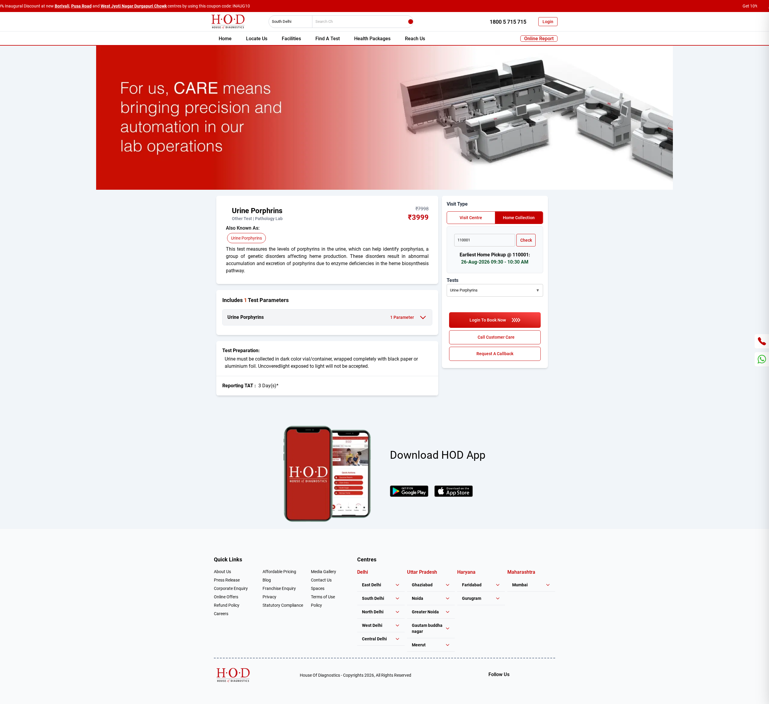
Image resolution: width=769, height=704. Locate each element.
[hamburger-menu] (228, 214)
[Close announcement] (763, 6)
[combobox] (288, 21)
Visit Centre (471, 217)
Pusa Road (81, 6)
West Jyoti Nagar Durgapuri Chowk (134, 6)
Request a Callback (494, 353)
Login (548, 21)
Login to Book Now (488, 320)
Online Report (539, 38)
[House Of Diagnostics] (233, 675)
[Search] (410, 21)
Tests (452, 280)
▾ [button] (537, 290)
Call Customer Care (496, 337)
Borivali (62, 6)
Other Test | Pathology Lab (257, 218)
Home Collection (519, 217)
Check (526, 240)
